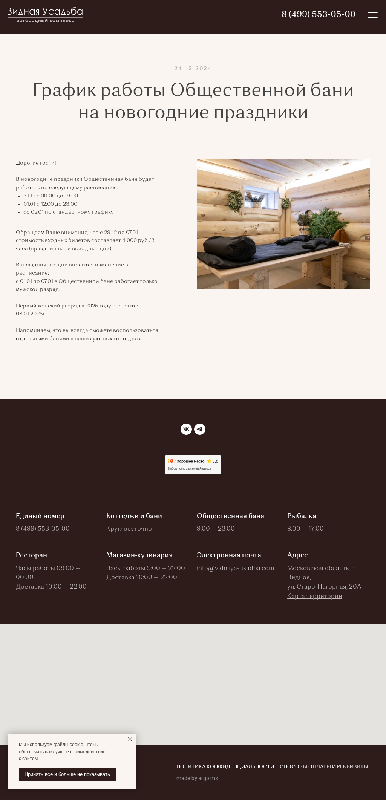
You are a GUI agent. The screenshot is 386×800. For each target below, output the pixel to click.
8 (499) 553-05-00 (43, 529)
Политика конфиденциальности (225, 767)
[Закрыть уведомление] (130, 739)
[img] (372, 15)
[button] (314, 596)
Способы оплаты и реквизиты (324, 767)
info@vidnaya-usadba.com (235, 569)
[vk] (186, 429)
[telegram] (199, 429)
